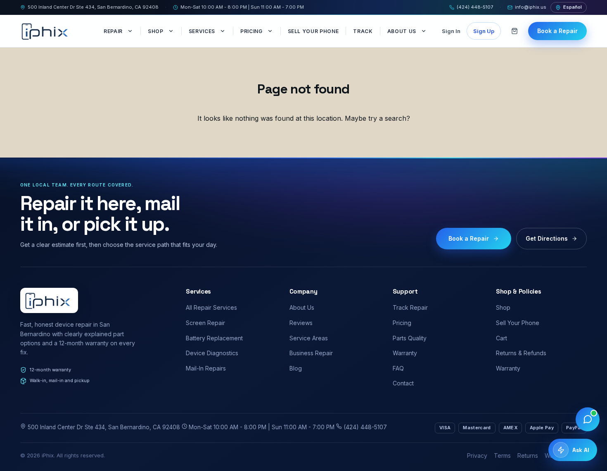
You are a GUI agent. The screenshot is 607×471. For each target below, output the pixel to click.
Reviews (301, 322)
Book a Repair (557, 30)
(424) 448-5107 (475, 7)
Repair (113, 31)
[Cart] (514, 31)
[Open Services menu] (223, 31)
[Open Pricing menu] (270, 31)
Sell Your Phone (313, 31)
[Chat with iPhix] (588, 419)
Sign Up (483, 31)
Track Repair (410, 307)
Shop (156, 31)
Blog (295, 368)
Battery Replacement (214, 338)
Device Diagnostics (212, 352)
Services (202, 31)
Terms (502, 455)
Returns (527, 455)
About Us (401, 31)
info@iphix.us (530, 7)
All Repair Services (211, 307)
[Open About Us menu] (424, 31)
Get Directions (547, 238)
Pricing (251, 31)
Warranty (405, 352)
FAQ (398, 368)
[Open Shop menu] (171, 31)
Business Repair (311, 352)
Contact (403, 383)
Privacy (477, 455)
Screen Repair (205, 322)
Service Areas (308, 338)
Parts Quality (410, 338)
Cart (501, 338)
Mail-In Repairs (206, 368)
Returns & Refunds (521, 352)
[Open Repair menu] (131, 31)
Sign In (451, 31)
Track (362, 31)
